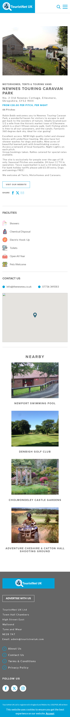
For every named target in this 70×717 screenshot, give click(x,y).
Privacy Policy (18, 667)
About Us (14, 648)
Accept (50, 713)
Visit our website (16, 184)
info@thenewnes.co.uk (19, 286)
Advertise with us (18, 598)
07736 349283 (50, 286)
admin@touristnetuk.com (27, 639)
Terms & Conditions (22, 661)
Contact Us (16, 654)
